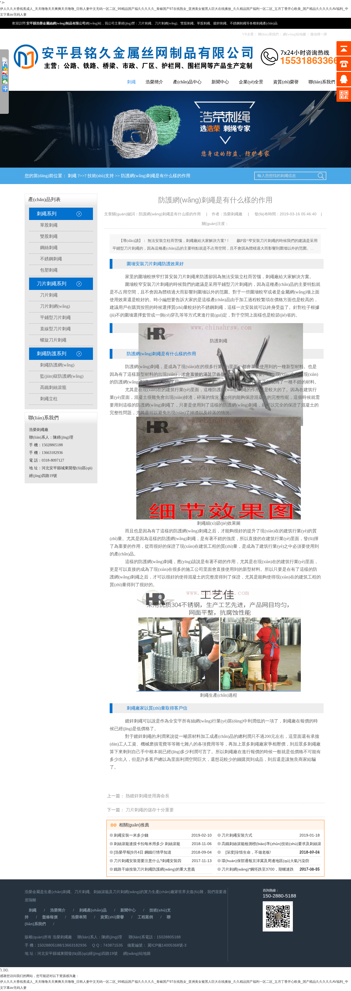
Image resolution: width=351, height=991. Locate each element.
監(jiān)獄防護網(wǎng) (61, 376)
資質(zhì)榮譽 (286, 82)
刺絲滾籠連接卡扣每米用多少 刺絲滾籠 (147, 844)
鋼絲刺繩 (49, 247)
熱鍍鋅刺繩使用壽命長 (147, 796)
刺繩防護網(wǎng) (57, 365)
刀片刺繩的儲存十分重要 (150, 810)
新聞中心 (220, 82)
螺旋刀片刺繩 (53, 340)
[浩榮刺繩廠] (175, 57)
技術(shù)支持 (100, 175)
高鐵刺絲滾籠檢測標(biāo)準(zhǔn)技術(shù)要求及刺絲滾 (271, 844)
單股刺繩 (49, 225)
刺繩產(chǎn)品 (93, 910)
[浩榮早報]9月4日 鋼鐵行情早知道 (142, 852)
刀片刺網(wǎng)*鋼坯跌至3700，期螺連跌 (258, 869)
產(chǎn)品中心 (187, 82)
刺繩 (131, 82)
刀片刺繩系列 (51, 283)
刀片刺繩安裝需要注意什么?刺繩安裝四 (147, 861)
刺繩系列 (46, 213)
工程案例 (145, 917)
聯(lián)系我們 (268, 34)
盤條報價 (50, 917)
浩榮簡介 (154, 82)
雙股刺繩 (49, 236)
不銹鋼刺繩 (51, 258)
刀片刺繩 (49, 295)
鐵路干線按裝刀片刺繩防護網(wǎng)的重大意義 (154, 869)
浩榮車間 (79, 917)
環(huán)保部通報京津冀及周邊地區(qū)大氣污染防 (265, 861)
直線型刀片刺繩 (55, 328)
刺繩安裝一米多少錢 (131, 835)
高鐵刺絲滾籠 (53, 387)
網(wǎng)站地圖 (294, 34)
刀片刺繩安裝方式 (237, 835)
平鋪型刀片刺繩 (55, 317)
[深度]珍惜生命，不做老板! (246, 852)
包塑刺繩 (49, 270)
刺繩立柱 (49, 398)
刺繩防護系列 (51, 353)
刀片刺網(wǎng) (55, 306)
